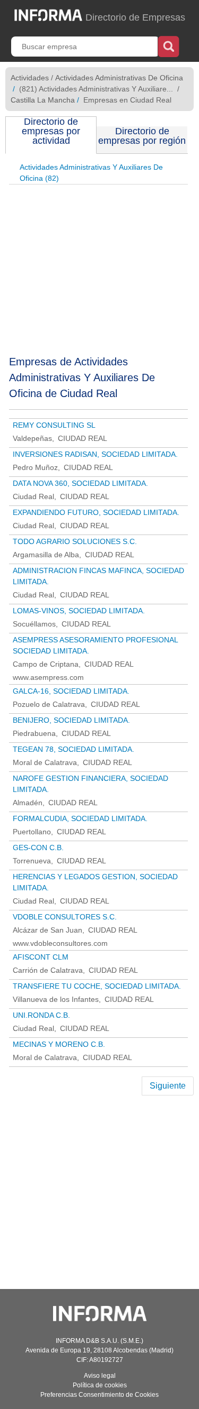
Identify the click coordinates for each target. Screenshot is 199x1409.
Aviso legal (100, 1375)
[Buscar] (168, 45)
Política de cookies (100, 1385)
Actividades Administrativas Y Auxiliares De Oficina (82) (91, 172)
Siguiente (168, 1085)
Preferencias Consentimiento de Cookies (99, 1394)
